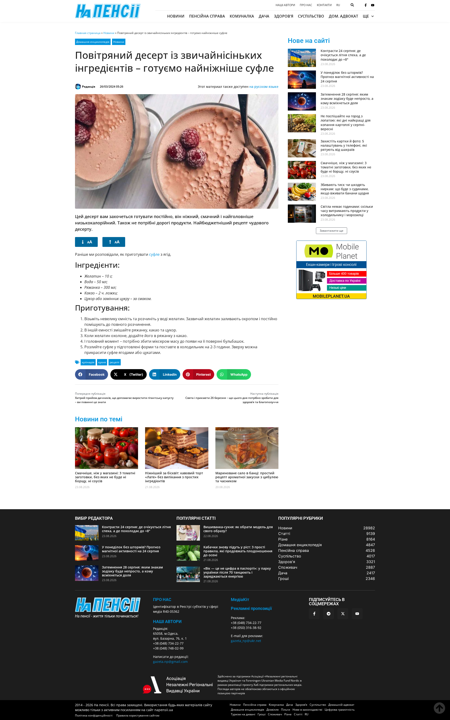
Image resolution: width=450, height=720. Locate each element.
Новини (175, 16)
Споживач (275, 714)
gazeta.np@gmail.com (170, 661)
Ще (366, 16)
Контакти (324, 5)
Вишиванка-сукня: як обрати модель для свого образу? (238, 529)
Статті (298, 714)
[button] (91, 374)
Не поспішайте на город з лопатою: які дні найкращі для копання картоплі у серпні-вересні (346, 122)
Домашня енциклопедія (92, 42)
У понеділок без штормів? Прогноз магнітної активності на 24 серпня (347, 76)
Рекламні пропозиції (251, 608)
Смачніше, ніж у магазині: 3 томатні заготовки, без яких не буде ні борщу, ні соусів (105, 477)
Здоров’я (283, 16)
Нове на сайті (309, 41)
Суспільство (311, 16)
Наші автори (285, 5)
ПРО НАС (162, 599)
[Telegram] (328, 613)
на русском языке (263, 86)
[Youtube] (372, 5)
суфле (154, 254)
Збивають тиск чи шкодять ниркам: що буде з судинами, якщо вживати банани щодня (345, 188)
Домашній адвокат (341, 705)
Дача (264, 16)
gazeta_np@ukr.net (246, 640)
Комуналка (242, 16)
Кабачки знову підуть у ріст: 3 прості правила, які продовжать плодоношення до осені (237, 551)
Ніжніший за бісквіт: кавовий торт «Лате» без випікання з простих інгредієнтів (174, 477)
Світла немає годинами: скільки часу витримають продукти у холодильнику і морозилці (347, 210)
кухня (102, 362)
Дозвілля (272, 710)
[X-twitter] (343, 613)
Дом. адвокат (343, 16)
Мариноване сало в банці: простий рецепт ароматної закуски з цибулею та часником (246, 477)
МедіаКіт (240, 599)
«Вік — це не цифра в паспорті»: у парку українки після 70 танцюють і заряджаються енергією (237, 572)
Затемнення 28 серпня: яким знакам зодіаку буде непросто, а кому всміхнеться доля (347, 98)
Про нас (306, 5)
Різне (288, 714)
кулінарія (88, 362)
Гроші (262, 714)
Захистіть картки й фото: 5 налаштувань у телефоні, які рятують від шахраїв (344, 145)
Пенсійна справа (207, 16)
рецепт (115, 362)
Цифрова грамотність (340, 710)
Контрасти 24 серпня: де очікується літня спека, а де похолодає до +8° (343, 54)
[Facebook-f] (365, 5)
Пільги (285, 710)
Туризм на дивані (243, 714)
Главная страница (88, 33)
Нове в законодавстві (307, 710)
